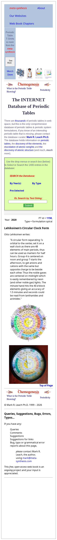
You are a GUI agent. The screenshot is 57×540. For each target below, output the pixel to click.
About (41, 8)
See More (10, 62)
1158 (49, 218)
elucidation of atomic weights (19, 147)
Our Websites (18, 16)
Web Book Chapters (22, 23)
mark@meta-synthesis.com (26, 459)
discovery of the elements (28, 143)
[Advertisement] (28, 507)
